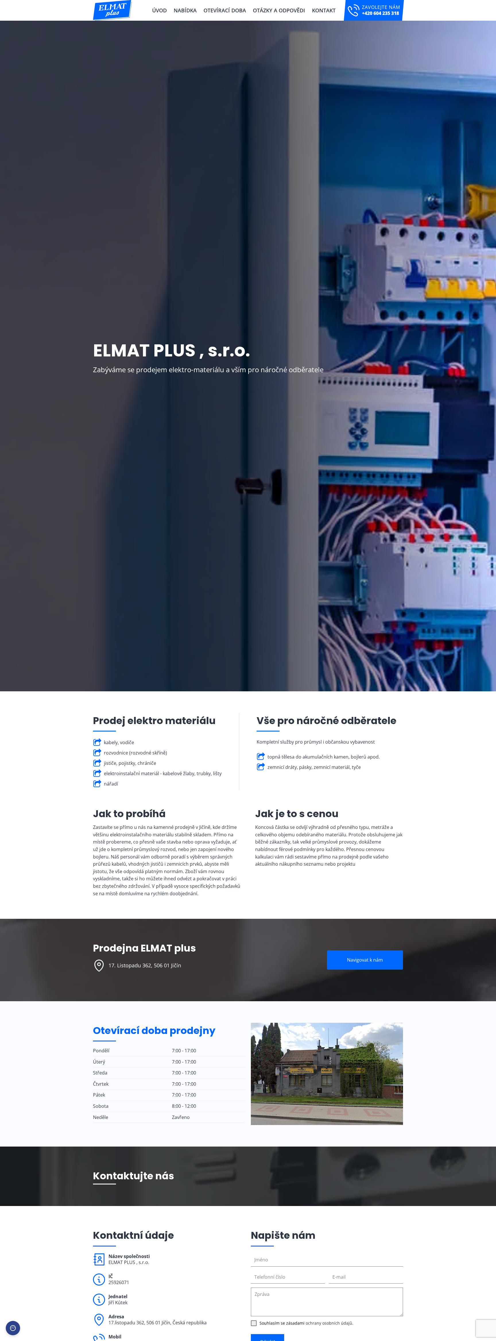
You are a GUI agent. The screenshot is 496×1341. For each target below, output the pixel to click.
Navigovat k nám (365, 960)
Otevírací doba (225, 10)
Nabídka (185, 10)
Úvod (159, 10)
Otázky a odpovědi (279, 10)
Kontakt (324, 10)
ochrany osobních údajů (329, 1323)
